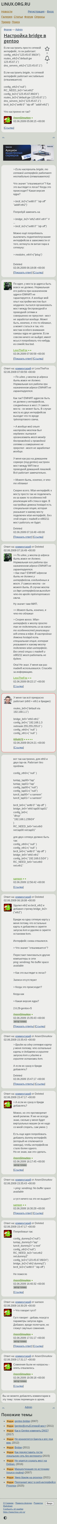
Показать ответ (23, 272)
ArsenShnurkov (22, 117)
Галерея (6, 16)
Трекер (5, 22)
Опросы (39, 16)
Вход (50, 11)
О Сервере (8, 1503)
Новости (6, 11)
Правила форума (23, 1503)
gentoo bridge (22, 1421)
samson (17, 878)
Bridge (18, 1447)
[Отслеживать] (47, 58)
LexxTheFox (20, 350)
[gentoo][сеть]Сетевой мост (30, 1426)
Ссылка (8, 128)
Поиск (16, 22)
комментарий (23, 368)
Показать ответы (24, 1026)
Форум (28, 16)
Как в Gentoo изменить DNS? (32, 1430)
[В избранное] (47, 49)
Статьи (18, 16)
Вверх (50, 1503)
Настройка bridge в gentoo (25, 38)
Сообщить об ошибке (13, 1509)
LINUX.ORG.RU (15, 4)
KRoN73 (18, 739)
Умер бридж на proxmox (28, 1477)
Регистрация (36, 11)
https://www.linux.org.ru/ (14, 1512)
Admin (19, 29)
